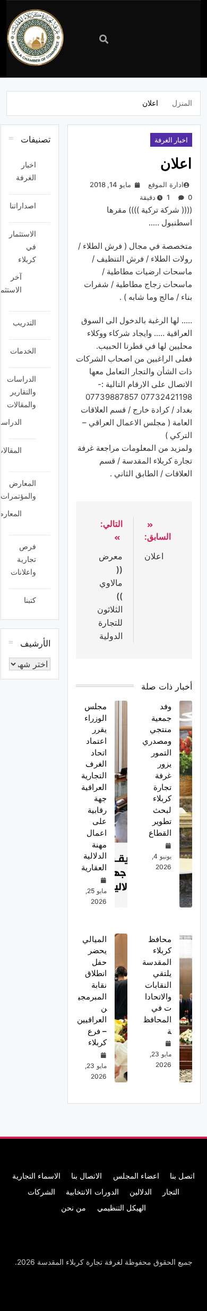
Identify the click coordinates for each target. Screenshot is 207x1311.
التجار (170, 1191)
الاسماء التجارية (36, 1175)
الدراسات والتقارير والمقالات (21, 391)
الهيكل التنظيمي (121, 1207)
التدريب (24, 322)
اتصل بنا (182, 1175)
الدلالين (141, 1191)
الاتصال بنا (86, 1175)
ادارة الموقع (165, 184)
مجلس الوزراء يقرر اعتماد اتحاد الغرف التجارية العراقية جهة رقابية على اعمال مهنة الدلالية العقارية (94, 786)
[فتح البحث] (103, 39)
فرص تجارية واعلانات (23, 559)
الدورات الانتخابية (92, 1191)
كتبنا (30, 599)
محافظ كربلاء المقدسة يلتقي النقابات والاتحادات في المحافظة (156, 985)
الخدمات (23, 350)
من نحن (73, 1207)
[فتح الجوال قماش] (147, 37)
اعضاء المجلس (136, 1175)
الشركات (41, 1191)
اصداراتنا (23, 205)
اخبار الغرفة (171, 140)
